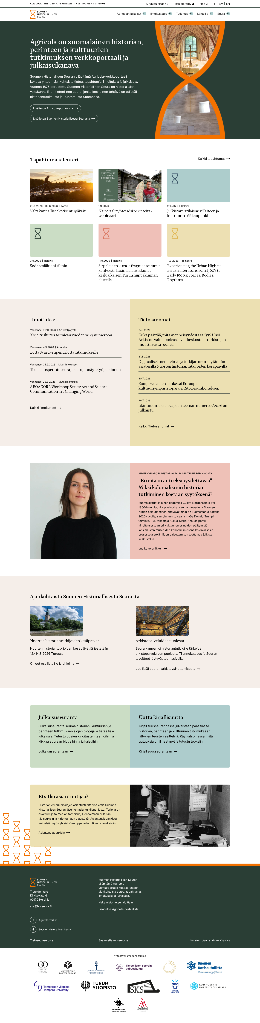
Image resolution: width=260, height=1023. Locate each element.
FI (215, 3)
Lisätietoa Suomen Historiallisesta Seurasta (61, 118)
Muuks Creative (221, 940)
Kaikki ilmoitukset (43, 408)
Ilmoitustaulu (158, 13)
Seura (221, 13)
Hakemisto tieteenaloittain (116, 902)
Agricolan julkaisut (129, 13)
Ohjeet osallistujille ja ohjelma (52, 663)
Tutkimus (182, 13)
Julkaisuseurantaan (53, 751)
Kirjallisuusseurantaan (155, 751)
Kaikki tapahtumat (211, 158)
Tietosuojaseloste (41, 940)
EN (228, 3)
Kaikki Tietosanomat (153, 426)
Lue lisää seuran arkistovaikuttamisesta (165, 668)
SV (221, 3)
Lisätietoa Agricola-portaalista (53, 108)
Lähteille (202, 13)
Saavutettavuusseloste (113, 940)
